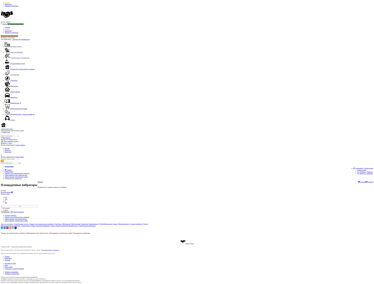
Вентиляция (5, 226)
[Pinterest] (7, 228)
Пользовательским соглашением (50, 250)
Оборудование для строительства (16, 219)
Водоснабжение (15, 226)
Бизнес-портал (190, 243)
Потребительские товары (109, 224)
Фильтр (40, 182)
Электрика (58, 224)
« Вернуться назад (7, 129)
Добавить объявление (12, 274)
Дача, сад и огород (7, 224)
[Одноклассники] (10, 228)
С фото (5, 210)
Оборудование (75, 224)
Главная (7, 27)
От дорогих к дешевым (365, 173)
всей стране (20, 157)
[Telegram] (13, 228)
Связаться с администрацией (14, 269)
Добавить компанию (11, 6)
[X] (15, 228)
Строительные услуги (21, 224)
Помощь (7, 260)
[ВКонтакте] (5, 228)
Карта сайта (9, 267)
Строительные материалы (87, 226)
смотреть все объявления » (21, 39)
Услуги (145, 224)
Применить (6, 212)
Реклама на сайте (10, 263)
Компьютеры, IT (94, 224)
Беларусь (8, 150)
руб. (6, 197)
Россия (7, 148)
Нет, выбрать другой (11, 141)
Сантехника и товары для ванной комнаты (35, 226)
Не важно (6, 208)
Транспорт (84, 224)
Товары (7, 2)
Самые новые (361, 170)
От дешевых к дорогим (365, 172)
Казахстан (8, 152)
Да (2, 141)
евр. (6, 202)
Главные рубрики (10, 215)
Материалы (66, 224)
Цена (6, 192)
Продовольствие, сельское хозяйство (130, 224)
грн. (6, 199)
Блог (6, 265)
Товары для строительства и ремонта (17, 217)
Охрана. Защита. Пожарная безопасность (64, 226)
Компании (8, 4)
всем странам (20, 145)
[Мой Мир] (2, 228)
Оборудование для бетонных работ (16, 221)
